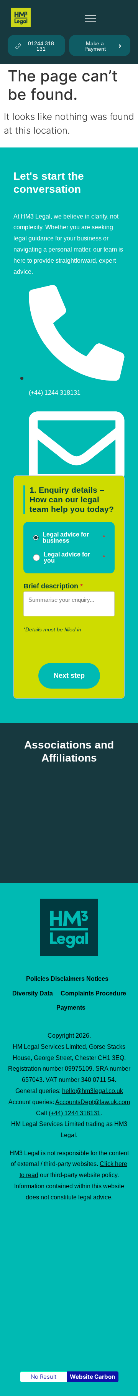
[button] (90, 17)
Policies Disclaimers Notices (67, 978)
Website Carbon (92, 1376)
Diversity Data (32, 993)
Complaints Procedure (93, 993)
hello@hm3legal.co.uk (92, 1091)
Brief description (50, 586)
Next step (69, 675)
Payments (70, 1007)
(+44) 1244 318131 (74, 1113)
